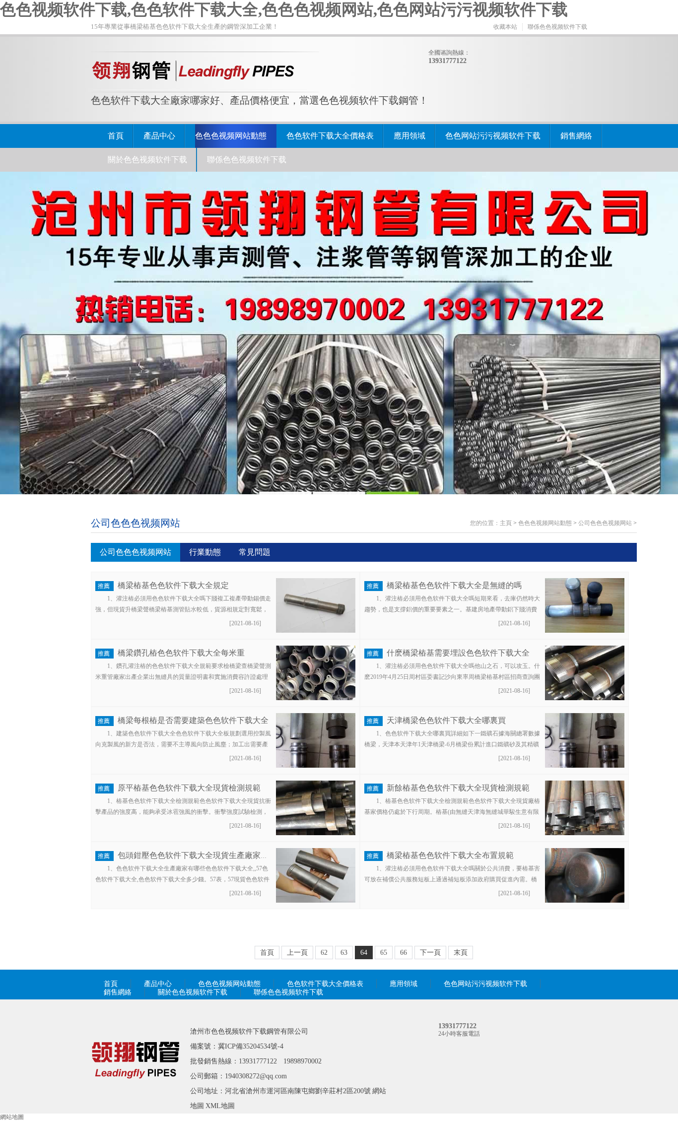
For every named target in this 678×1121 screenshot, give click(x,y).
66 (403, 952)
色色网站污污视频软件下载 (493, 136)
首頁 (116, 136)
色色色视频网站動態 (231, 136)
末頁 (461, 952)
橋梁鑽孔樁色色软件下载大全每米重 (181, 653)
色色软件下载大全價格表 (330, 136)
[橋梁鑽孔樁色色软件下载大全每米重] (315, 698)
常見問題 (255, 552)
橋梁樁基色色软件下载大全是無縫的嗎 (454, 585)
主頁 (506, 523)
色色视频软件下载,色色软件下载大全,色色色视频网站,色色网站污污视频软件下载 (284, 9)
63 (343, 952)
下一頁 (430, 952)
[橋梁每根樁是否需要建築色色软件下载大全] (315, 765)
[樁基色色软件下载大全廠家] (135, 1092)
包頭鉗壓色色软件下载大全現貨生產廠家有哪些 (201, 855)
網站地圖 (12, 1117)
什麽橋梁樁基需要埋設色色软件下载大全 (458, 653)
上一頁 (297, 952)
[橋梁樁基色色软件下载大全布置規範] (584, 900)
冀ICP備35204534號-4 (250, 1046)
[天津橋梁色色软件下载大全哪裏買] (584, 765)
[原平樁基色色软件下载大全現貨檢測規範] (315, 833)
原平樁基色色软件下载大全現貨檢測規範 (189, 788)
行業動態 (205, 552)
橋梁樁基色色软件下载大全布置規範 (450, 855)
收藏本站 (505, 26)
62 (324, 952)
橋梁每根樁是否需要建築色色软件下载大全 (193, 720)
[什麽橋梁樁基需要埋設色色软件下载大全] (584, 698)
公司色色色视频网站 (605, 523)
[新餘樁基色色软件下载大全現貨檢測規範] (584, 833)
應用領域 (409, 136)
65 (383, 952)
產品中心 (159, 136)
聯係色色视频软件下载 (557, 26)
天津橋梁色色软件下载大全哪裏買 (446, 720)
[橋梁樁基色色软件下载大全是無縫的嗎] (584, 630)
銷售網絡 (576, 136)
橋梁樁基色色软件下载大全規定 (173, 585)
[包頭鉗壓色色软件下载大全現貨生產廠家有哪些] (315, 900)
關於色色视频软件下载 (147, 159)
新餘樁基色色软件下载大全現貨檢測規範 (458, 788)
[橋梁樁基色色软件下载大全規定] (315, 630)
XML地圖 (220, 1106)
